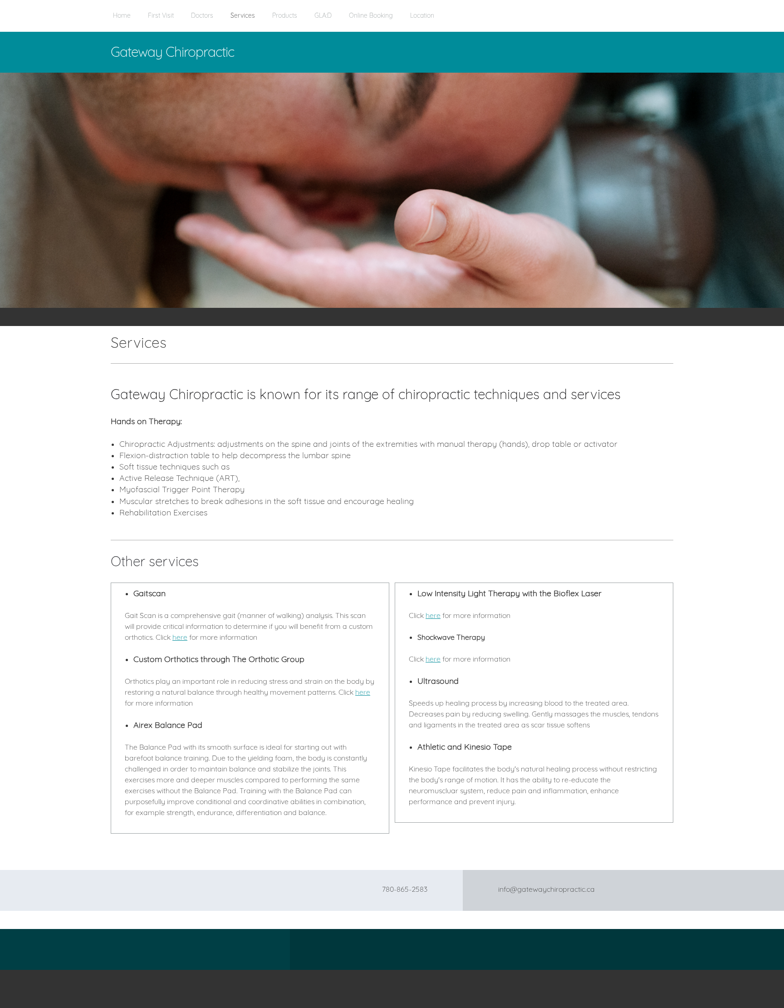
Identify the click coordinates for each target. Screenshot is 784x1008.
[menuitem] (122, 20)
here (179, 637)
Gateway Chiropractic (172, 51)
